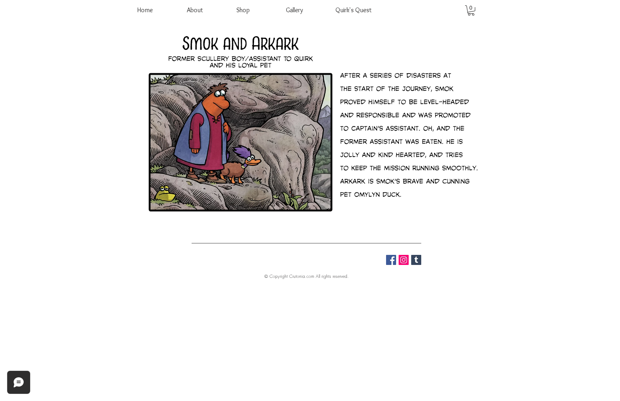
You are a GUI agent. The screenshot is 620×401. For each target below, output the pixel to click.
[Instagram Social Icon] (404, 260)
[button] (471, 10)
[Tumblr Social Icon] (416, 260)
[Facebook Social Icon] (391, 260)
